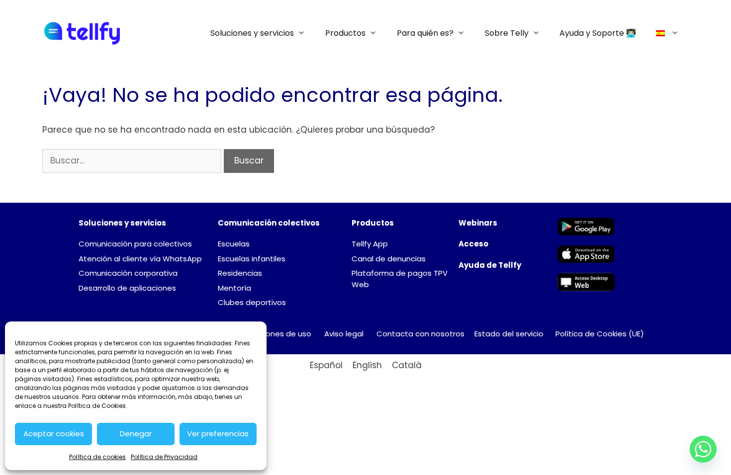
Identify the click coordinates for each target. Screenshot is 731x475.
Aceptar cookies (53, 433)
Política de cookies (97, 457)
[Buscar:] (133, 160)
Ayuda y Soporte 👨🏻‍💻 (597, 33)
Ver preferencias (218, 433)
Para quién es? (425, 33)
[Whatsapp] (703, 449)
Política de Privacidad (164, 457)
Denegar (136, 433)
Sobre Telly (507, 33)
